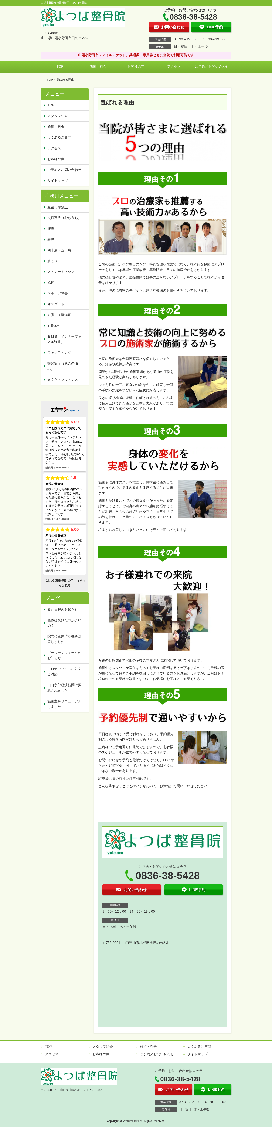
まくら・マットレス (62, 379)
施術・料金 (97, 66)
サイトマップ (57, 180)
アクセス (174, 66)
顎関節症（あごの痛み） (62, 366)
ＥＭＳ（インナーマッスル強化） (64, 339)
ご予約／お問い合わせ (212, 66)
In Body (53, 325)
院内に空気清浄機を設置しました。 (64, 639)
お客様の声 (136, 66)
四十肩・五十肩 (59, 250)
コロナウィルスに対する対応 (64, 671)
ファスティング (59, 352)
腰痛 (50, 229)
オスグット (55, 304)
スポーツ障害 (57, 293)
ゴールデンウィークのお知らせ (64, 655)
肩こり (52, 261)
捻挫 (50, 282)
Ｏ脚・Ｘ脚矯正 (59, 315)
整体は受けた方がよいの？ (64, 622)
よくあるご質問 (59, 137)
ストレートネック (61, 272)
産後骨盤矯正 (57, 207)
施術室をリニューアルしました (64, 704)
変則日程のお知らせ (62, 609)
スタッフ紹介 (57, 116)
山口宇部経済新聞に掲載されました (64, 687)
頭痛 (50, 239)
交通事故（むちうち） (64, 218)
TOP (60, 66)
